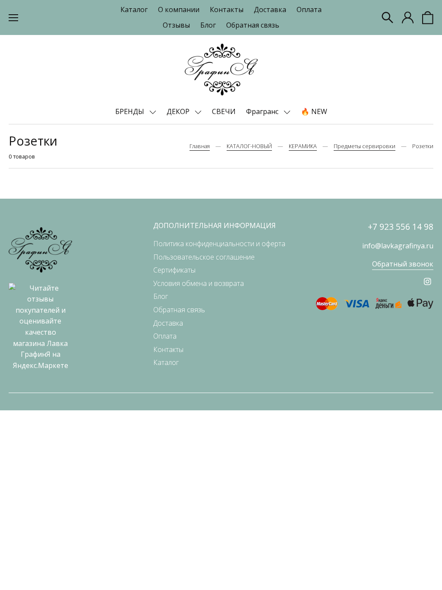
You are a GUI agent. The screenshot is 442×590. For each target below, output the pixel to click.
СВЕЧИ (224, 111)
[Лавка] (221, 69)
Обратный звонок (402, 264)
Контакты (226, 9)
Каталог (134, 9)
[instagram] (427, 281)
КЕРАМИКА (303, 146)
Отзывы (176, 25)
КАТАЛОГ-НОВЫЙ (249, 146)
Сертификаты (174, 270)
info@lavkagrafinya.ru (397, 246)
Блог (208, 25)
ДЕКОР (179, 111)
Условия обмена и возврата (198, 283)
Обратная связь (252, 25)
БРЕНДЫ (130, 111)
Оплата (309, 9)
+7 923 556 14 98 (400, 226)
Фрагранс (263, 111)
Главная (199, 146)
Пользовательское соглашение (204, 257)
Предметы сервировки (364, 146)
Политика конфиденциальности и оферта (219, 243)
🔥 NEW (314, 111)
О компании (178, 9)
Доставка (270, 9)
